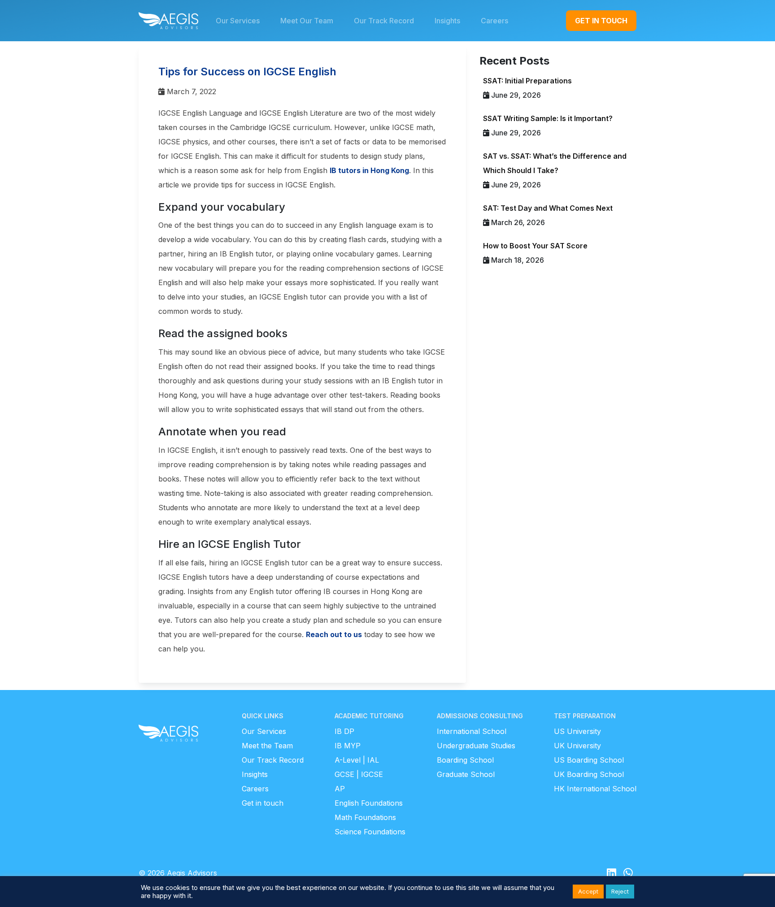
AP (340, 788)
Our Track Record (273, 759)
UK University (577, 745)
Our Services (264, 731)
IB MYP (348, 745)
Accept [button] (588, 891)
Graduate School (466, 774)
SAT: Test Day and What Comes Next (548, 208)
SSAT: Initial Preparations (527, 80)
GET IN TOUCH (601, 20)
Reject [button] (620, 891)
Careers (255, 788)
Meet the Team (267, 745)
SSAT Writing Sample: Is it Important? (548, 118)
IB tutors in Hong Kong (369, 170)
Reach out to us (334, 634)
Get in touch (262, 803)
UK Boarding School (589, 774)
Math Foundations (365, 817)
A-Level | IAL (357, 759)
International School (471, 731)
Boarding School (465, 759)
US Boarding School (589, 759)
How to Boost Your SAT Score (535, 245)
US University (577, 731)
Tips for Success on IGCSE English (247, 71)
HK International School (595, 788)
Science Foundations (370, 831)
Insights (255, 774)
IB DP (344, 731)
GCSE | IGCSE (359, 774)
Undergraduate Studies (476, 745)
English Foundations (369, 803)
